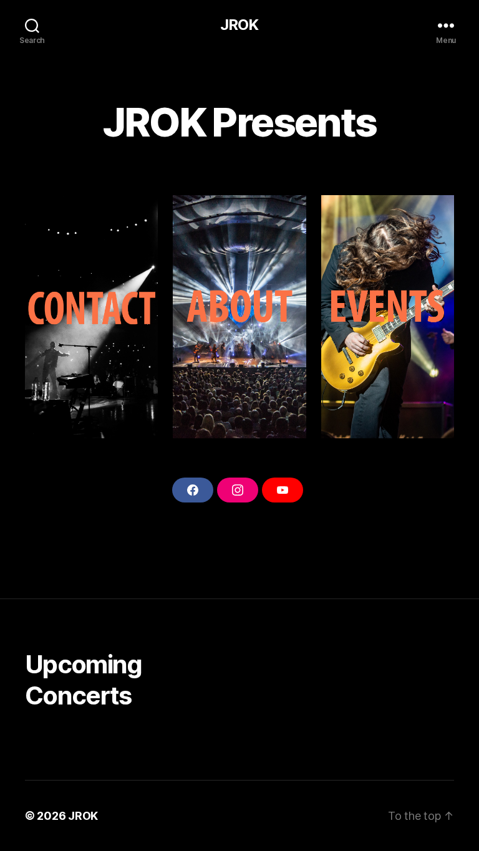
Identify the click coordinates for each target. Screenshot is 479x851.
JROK (239, 24)
